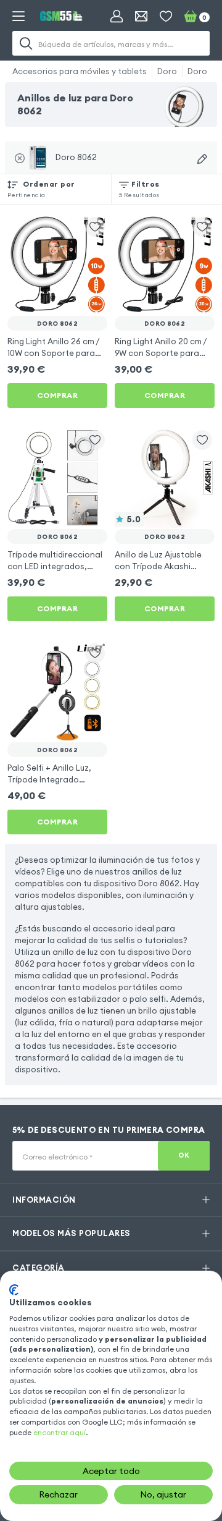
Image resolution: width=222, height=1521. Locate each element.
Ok (184, 1155)
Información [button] (44, 1200)
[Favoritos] (166, 16)
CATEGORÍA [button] (38, 1268)
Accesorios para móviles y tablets (79, 71)
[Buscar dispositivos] (202, 159)
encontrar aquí (59, 1432)
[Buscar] (25, 43)
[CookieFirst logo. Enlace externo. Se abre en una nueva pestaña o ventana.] (13, 1289)
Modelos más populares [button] (71, 1233)
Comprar (57, 395)
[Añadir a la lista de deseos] (95, 227)
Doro (167, 71)
